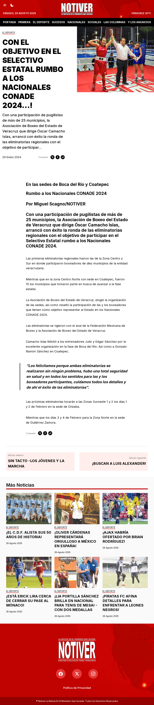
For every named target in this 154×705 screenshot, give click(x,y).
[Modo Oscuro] (12, 5)
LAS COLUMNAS (114, 22)
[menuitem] (77, 688)
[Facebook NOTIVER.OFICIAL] (61, 674)
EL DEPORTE (41, 22)
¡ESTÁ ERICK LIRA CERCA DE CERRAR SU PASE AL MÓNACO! (28, 600)
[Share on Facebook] (57, 157)
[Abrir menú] (5, 5)
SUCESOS (58, 22)
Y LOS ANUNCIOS (139, 22)
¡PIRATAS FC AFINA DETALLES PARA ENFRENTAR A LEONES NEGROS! (123, 603)
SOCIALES (94, 22)
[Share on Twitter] (52, 157)
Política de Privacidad (77, 687)
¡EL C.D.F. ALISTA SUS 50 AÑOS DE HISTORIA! (28, 534)
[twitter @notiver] (77, 674)
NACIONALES (76, 22)
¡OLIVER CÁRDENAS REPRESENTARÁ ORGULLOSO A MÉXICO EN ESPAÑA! (75, 539)
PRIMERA (24, 22)
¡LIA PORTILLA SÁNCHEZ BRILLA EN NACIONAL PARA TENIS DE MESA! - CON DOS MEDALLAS (76, 603)
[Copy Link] (62, 157)
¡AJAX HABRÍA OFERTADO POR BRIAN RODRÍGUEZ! (123, 537)
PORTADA (9, 22)
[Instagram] (93, 674)
